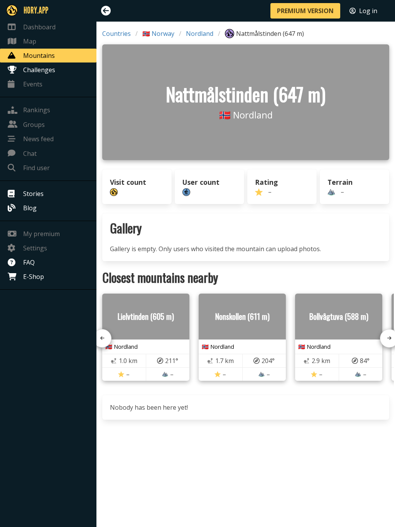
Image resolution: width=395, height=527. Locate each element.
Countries (116, 33)
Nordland (199, 33)
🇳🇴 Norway (158, 33)
